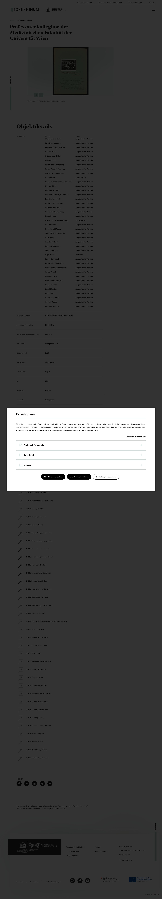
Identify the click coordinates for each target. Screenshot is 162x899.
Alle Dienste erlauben (53, 477)
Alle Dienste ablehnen (79, 477)
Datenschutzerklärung (136, 436)
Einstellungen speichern (106, 477)
